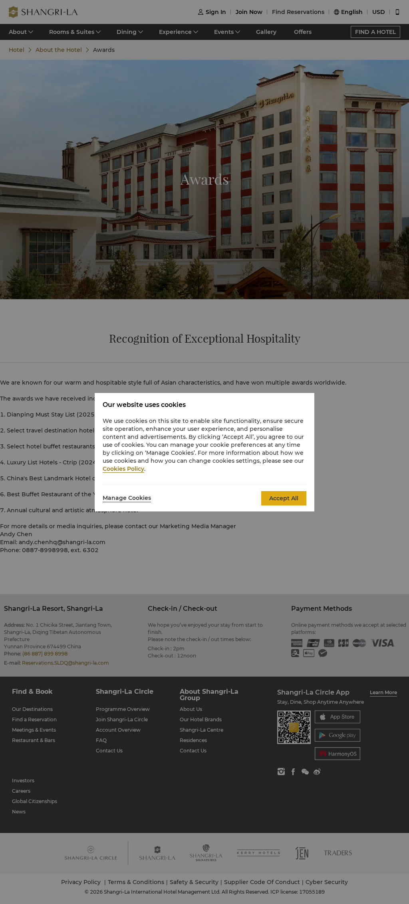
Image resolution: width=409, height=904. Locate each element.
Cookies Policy (123, 468)
